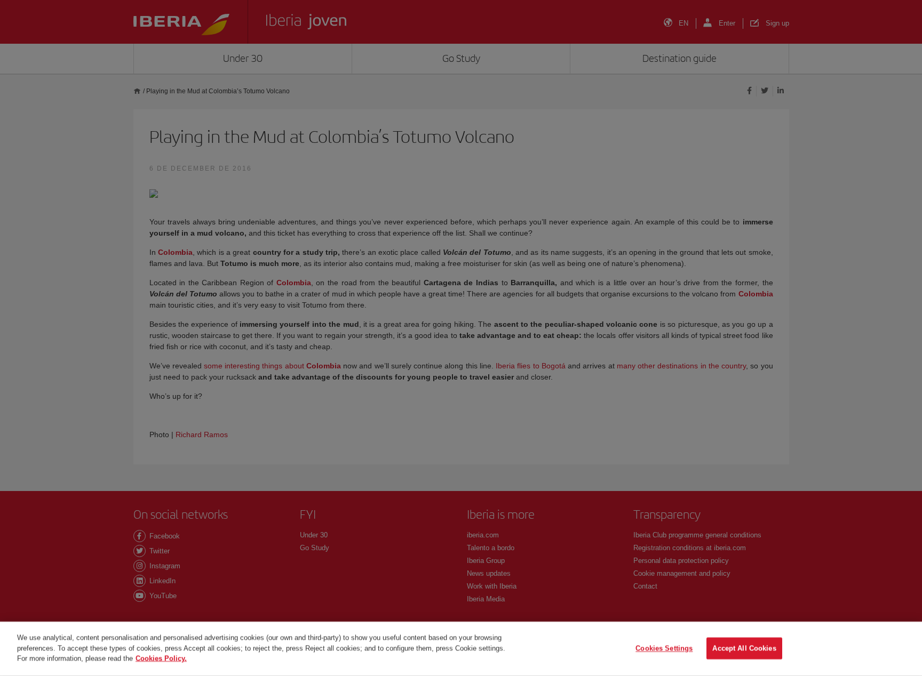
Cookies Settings (664, 649)
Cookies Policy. (161, 658)
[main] (461, 649)
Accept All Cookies (744, 649)
